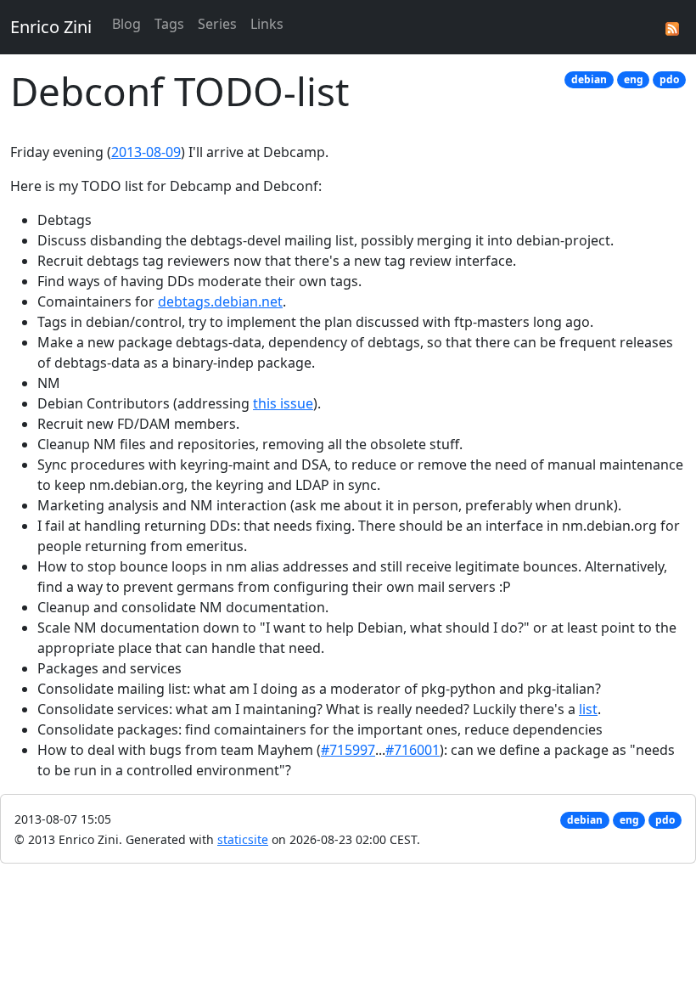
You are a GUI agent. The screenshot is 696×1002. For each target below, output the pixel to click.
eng (633, 79)
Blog (126, 23)
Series (217, 23)
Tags (169, 23)
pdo (669, 79)
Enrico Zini (51, 26)
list (588, 709)
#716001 (412, 749)
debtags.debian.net (220, 301)
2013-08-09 (146, 152)
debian (589, 79)
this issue (283, 403)
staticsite (242, 839)
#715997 (348, 749)
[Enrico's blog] (672, 27)
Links (266, 23)
